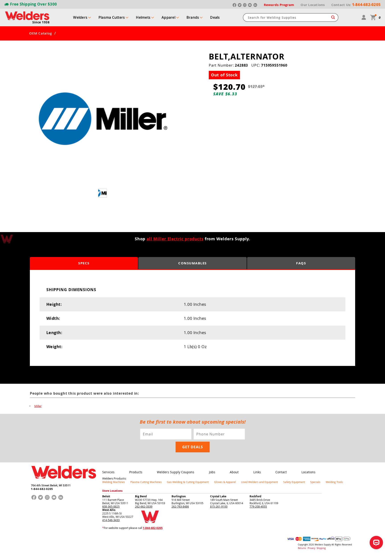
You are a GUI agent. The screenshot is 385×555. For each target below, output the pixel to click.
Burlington (179, 496)
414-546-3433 (111, 520)
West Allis (108, 510)
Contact (281, 472)
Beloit (106, 496)
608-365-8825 (111, 506)
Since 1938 (41, 22)
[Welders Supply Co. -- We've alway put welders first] (63, 482)
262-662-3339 (143, 506)
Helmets (143, 17)
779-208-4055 (258, 506)
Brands (192, 17)
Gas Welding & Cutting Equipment (188, 482)
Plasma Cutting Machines (146, 482)
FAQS (301, 263)
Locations (308, 472)
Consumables (192, 263)
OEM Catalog (40, 33)
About (234, 472)
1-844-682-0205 (42, 489)
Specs (84, 263)
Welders (80, 17)
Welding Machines (113, 482)
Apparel (168, 17)
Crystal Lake (218, 496)
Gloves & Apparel (225, 482)
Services (108, 472)
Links (257, 472)
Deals (215, 17)
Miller (38, 406)
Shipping (321, 548)
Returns (302, 548)
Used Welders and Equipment (259, 482)
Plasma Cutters (111, 17)
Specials (315, 482)
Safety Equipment (294, 482)
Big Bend (141, 496)
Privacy (312, 548)
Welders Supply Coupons (175, 472)
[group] (103, 119)
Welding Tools (334, 482)
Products (135, 472)
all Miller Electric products (175, 239)
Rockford (255, 496)
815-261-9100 (218, 506)
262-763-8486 (180, 506)
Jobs (212, 472)
